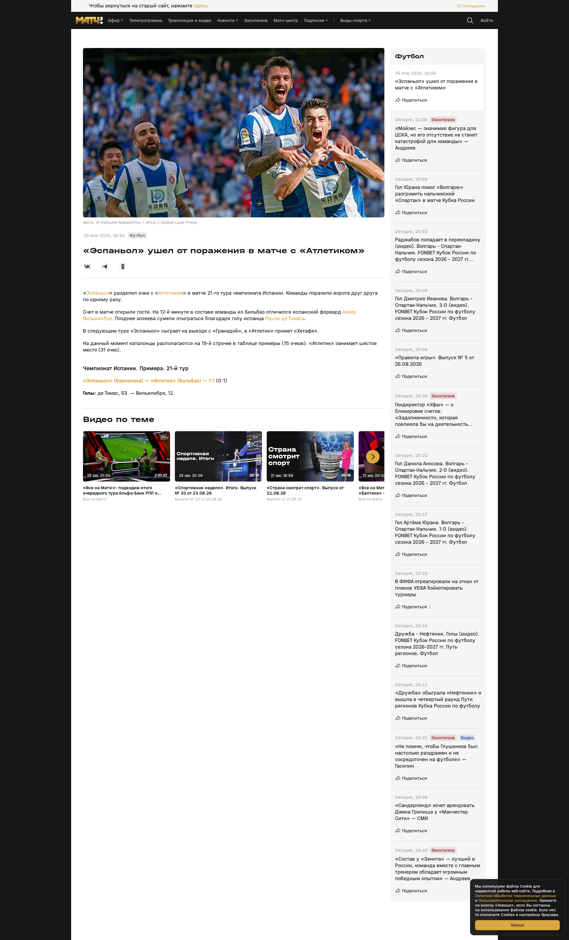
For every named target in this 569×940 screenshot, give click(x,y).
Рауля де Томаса (285, 318)
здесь (201, 6)
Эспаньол (97, 293)
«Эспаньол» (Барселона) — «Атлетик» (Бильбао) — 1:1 (149, 381)
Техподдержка (473, 6)
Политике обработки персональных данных (515, 896)
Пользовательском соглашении (508, 900)
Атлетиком (170, 293)
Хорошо (517, 925)
